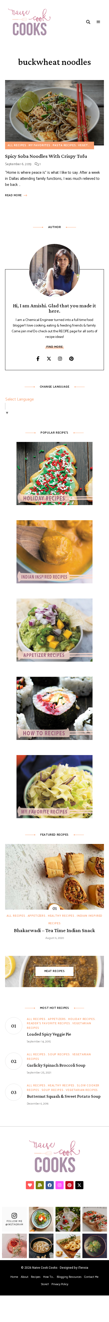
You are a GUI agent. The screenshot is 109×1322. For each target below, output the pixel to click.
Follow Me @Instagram (14, 1223)
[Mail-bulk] (40, 1185)
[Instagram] (60, 1185)
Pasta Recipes (64, 145)
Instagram (60, 359)
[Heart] (30, 1185)
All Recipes (17, 145)
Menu (98, 22)
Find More (54, 346)
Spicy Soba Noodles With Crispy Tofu (46, 156)
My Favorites (39, 145)
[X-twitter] (79, 1185)
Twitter (49, 359)
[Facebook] (50, 1185)
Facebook (38, 359)
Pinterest (71, 359)
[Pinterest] (69, 1185)
